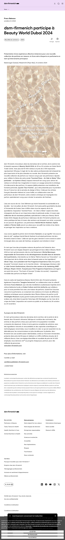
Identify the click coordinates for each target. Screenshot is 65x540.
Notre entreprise (29, 420)
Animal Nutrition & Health (12, 434)
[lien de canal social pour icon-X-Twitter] (59, 484)
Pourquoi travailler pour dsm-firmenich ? (16, 462)
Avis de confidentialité (11, 499)
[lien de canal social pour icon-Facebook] (46, 484)
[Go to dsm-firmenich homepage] (11, 3)
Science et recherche (30, 437)
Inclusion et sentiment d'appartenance (16, 472)
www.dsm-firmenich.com (13, 346)
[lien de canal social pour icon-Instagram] (54, 484)
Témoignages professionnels (13, 469)
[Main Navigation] (62, 3)
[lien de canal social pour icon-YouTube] (50, 484)
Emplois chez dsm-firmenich (13, 465)
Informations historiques (53, 423)
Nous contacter (29, 455)
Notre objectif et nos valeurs (33, 423)
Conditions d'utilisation (11, 505)
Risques (26, 448)
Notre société (50, 427)
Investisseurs (49, 420)
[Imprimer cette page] (57, 39)
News (5, 9)
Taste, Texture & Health (11, 427)
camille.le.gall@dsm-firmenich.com (16, 362)
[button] (58, 3)
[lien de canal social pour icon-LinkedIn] (42, 484)
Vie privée (28, 526)
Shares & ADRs (50, 430)
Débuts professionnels (11, 476)
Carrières (7, 458)
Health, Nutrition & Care (11, 430)
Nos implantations (30, 444)
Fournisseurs (28, 451)
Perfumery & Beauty (10, 423)
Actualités (27, 441)
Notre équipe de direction (32, 427)
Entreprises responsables (32, 430)
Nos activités (8, 420)
